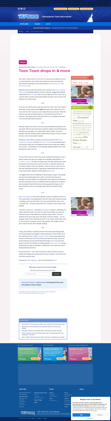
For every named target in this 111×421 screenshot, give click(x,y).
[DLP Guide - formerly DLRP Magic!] (30, 17)
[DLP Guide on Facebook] (21, 9)
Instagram (74, 82)
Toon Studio (34, 94)
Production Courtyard (38, 397)
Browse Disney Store (60, 8)
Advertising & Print (78, 113)
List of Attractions (23, 394)
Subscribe (56, 274)
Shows (79, 134)
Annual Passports (53, 396)
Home (22, 31)
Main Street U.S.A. (77, 129)
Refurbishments (84, 132)
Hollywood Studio (43, 236)
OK (81, 415)
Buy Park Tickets (73, 8)
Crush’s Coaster (46, 142)
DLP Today (46, 291)
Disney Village (81, 121)
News (27, 31)
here (55, 260)
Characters (88, 113)
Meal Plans (67, 396)
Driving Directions (53, 400)
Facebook (43, 282)
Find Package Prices (86, 8)
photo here (50, 171)
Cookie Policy (90, 418)
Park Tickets (51, 394)
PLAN (51, 389)
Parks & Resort (52, 291)
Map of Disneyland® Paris (25, 392)
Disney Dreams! (80, 115)
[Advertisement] (55, 46)
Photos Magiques (27, 196)
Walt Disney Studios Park (91, 1)
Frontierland (21, 400)
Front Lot (36, 394)
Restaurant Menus (68, 394)
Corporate (74, 115)
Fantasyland (85, 125)
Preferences (100, 414)
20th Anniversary (86, 111)
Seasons (74, 134)
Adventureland (22, 401)
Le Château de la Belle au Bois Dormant (83, 127)
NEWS (48, 24)
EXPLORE (22, 389)
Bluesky (81, 82)
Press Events (88, 129)
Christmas (21, 406)
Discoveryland (22, 404)
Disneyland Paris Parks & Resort (27, 67)
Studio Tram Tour (55, 243)
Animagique (45, 210)
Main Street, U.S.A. (23, 398)
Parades (83, 129)
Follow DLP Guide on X (29, 282)
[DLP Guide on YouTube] (24, 9)
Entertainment (78, 123)
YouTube (86, 82)
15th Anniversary (77, 111)
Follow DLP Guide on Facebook (41, 28)
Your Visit (79, 143)
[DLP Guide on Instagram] (19, 9)
